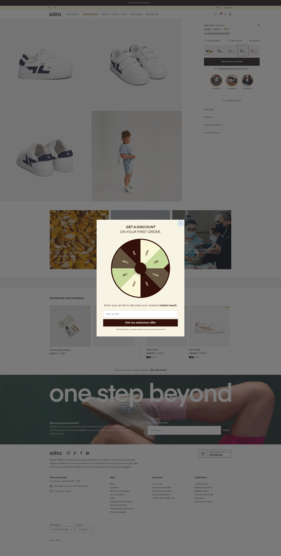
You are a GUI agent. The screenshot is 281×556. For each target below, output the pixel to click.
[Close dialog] (180, 223)
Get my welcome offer (140, 322)
